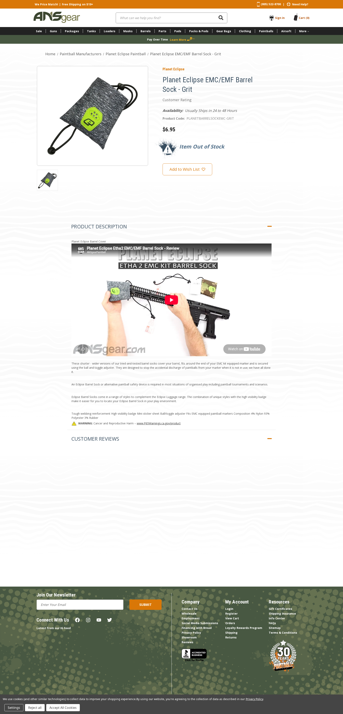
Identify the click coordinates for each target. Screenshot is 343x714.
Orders (230, 623)
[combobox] (171, 18)
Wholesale (189, 613)
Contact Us (190, 609)
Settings (14, 707)
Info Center (277, 618)
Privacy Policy (191, 632)
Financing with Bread (197, 628)
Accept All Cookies (63, 707)
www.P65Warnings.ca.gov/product (159, 423)
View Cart (232, 618)
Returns (231, 637)
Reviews (187, 642)
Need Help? (300, 4)
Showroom (189, 637)
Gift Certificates (280, 609)
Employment (191, 618)
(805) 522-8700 (271, 4)
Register (231, 613)
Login (229, 609)
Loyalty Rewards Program (243, 628)
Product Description (99, 226)
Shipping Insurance (282, 613)
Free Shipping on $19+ (77, 4)
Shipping (231, 632)
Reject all (34, 707)
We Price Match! (46, 4)
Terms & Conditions (283, 632)
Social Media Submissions (200, 623)
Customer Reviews (95, 438)
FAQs (272, 623)
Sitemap (275, 628)
